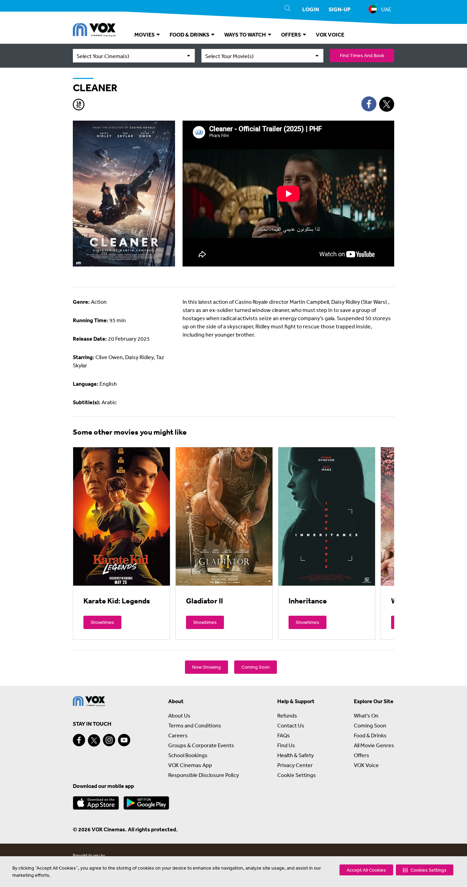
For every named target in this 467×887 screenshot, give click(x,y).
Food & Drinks (370, 735)
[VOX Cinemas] (94, 31)
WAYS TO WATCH (245, 34)
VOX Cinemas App (190, 765)
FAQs (283, 735)
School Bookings (188, 755)
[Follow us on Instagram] (109, 740)
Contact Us (290, 725)
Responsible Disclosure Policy (203, 775)
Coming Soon (255, 667)
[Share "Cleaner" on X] (386, 104)
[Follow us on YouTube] (124, 740)
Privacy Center (295, 765)
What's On (366, 715)
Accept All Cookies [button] (366, 870)
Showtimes (102, 622)
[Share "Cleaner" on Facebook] (368, 103)
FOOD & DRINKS (190, 34)
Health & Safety (295, 755)
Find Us (286, 745)
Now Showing (206, 667)
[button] (424, 869)
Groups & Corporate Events (201, 745)
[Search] (287, 9)
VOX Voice (366, 765)
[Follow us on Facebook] (79, 740)
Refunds (287, 715)
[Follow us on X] (94, 740)
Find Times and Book (362, 55)
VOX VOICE (330, 34)
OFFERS (291, 34)
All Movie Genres (374, 745)
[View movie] (121, 516)
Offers (361, 755)
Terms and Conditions (194, 725)
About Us (179, 715)
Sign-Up (339, 9)
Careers (178, 735)
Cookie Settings (296, 775)
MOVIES (145, 34)
